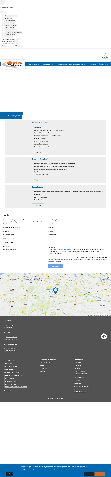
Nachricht (51, 231)
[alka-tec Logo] (13, 64)
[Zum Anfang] (104, 336)
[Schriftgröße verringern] (15, 41)
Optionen (9, 474)
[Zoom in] (109, 275)
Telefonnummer (8, 239)
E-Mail (5, 224)
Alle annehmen (99, 474)
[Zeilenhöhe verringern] (14, 44)
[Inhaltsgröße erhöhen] (20, 39)
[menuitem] (14, 64)
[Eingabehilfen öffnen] (2, 2)
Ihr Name (6, 231)
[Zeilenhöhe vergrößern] (17, 44)
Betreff (50, 224)
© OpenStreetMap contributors (103, 315)
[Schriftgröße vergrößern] (17, 41)
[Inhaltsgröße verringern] (18, 39)
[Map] (55, 294)
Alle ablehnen (89, 474)
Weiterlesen (38, 152)
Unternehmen (7, 246)
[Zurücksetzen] (1, 12)
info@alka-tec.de (13, 339)
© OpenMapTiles (92, 315)
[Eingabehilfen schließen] (4, 12)
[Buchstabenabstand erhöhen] (22, 46)
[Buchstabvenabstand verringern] (19, 46)
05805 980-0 (11, 337)
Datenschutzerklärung (64, 249)
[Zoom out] (109, 277)
